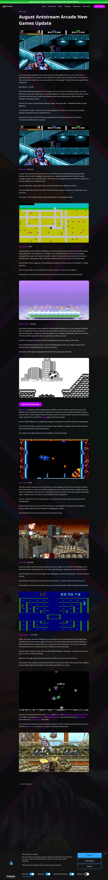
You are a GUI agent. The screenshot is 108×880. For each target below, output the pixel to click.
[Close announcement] (106, 1)
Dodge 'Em (22, 562)
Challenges (67, 6)
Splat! (58, 714)
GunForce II (40, 717)
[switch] (48, 874)
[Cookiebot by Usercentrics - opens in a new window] (11, 876)
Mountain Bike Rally (82, 714)
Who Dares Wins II (69, 714)
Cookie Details (26, 876)
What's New (86, 6)
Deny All (89, 866)
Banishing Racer (24, 324)
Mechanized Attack (53, 717)
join (43, 726)
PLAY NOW (100, 6)
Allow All (89, 855)
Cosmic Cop (22, 483)
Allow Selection (89, 861)
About (44, 6)
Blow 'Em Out (23, 247)
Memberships (77, 6)
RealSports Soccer (35, 719)
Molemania (22, 169)
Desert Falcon (81, 717)
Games (60, 6)
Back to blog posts (25, 784)
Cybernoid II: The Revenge (30, 404)
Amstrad (24, 410)
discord (30, 726)
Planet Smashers (24, 635)
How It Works (52, 6)
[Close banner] (105, 853)
